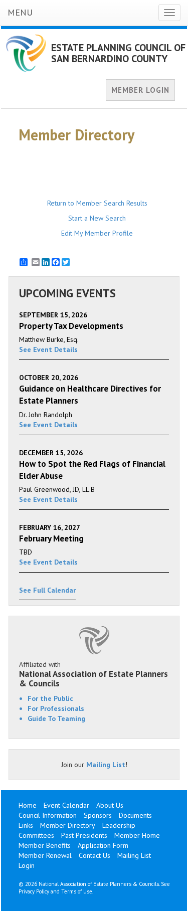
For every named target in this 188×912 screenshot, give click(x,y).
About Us (109, 805)
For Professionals (56, 708)
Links (26, 825)
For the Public (50, 698)
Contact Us (94, 855)
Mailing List (105, 764)
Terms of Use (76, 891)
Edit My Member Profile (97, 233)
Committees (36, 835)
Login (27, 865)
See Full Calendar (47, 590)
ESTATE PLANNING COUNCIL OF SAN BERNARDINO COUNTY (118, 53)
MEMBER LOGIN (140, 90)
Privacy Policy (34, 891)
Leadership (118, 825)
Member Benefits (45, 845)
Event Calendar (66, 805)
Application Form (103, 845)
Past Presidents (84, 835)
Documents (135, 815)
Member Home (137, 835)
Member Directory (67, 825)
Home (28, 805)
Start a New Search (97, 218)
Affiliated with (93, 674)
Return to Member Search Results (97, 203)
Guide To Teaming (56, 718)
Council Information (48, 815)
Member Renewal (45, 855)
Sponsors (98, 815)
